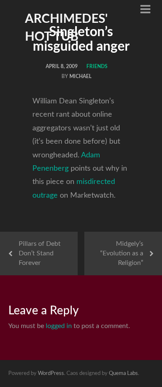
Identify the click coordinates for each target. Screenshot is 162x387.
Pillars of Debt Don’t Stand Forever (40, 253)
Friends (97, 66)
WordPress (51, 373)
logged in (59, 326)
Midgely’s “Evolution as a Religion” (121, 253)
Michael (80, 76)
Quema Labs (123, 373)
